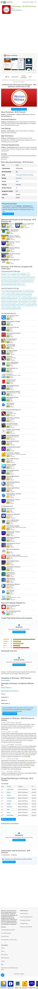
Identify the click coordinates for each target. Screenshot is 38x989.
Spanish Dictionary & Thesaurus (13, 333)
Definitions (9, 284)
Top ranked (18, 178)
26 (16, 188)
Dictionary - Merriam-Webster (13, 605)
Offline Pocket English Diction (13, 259)
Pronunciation (30, 291)
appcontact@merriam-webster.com (10, 690)
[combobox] (28, 2)
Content (13, 274)
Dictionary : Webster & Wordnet (13, 555)
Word (28, 277)
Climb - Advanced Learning (12, 315)
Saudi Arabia (10, 815)
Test (9, 274)
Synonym (25, 301)
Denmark (9, 801)
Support (3, 301)
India (8, 809)
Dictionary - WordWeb (11, 464)
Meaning (34, 305)
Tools (3, 308)
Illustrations (4, 277)
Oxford (29, 305)
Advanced (4, 298)
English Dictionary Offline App (13, 247)
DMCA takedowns (5, 957)
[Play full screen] (33, 70)
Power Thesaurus (10, 403)
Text (20, 298)
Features (15, 301)
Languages (9, 305)
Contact (3, 948)
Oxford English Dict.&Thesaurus (13, 566)
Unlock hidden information (19, 631)
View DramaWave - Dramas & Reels (9, 939)
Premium (4, 274)
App (3, 291)
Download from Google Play (19, 109)
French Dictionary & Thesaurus (13, 391)
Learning (8, 294)
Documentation (4, 954)
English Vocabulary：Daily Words (13, 493)
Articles (3, 961)
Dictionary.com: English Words (27, 223)
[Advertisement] (19, 33)
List (29, 301)
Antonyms (24, 294)
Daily (13, 294)
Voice (19, 284)
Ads (18, 274)
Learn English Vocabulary (12, 350)
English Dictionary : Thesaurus (13, 241)
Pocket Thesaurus (10, 223)
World (14, 308)
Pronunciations (12, 277)
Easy (35, 298)
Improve (29, 294)
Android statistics (24, 913)
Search (25, 281)
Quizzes (18, 277)
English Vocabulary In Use (12, 368)
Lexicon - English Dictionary (12, 229)
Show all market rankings (9, 819)
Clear (19, 301)
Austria (8, 792)
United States (10, 789)
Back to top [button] (34, 976)
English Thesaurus (10, 572)
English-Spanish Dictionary (12, 397)
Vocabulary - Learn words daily (13, 429)
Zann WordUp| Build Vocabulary (13, 447)
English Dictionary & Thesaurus (13, 253)
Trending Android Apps (25, 920)
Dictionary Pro (9, 374)
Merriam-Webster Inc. (18, 603)
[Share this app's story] (29, 70)
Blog (2, 964)
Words (33, 277)
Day (23, 284)
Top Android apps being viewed (8, 929)
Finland (8, 803)
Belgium (9, 795)
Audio (14, 284)
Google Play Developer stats (26, 916)
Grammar (25, 298)
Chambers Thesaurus (11, 380)
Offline (7, 291)
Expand (19, 305)
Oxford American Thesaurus (12, 327)
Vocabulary (10, 281)
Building (23, 274)
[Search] (35, 2)
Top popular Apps (24, 923)
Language (13, 291)
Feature (3, 305)
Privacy (2, 951)
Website (3, 694)
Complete (9, 301)
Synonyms (19, 291)
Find (3, 294)
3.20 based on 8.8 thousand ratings (24, 175)
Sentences (8, 308)
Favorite (23, 277)
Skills (34, 301)
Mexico (8, 812)
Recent (15, 298)
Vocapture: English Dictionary (12, 488)
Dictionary (4, 281)
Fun (28, 274)
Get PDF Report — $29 (8, 213)
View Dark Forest (5, 936)
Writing (30, 298)
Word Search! (9, 356)
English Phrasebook (10, 344)
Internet (19, 308)
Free (24, 291)
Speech (14, 305)
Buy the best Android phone (26, 926)
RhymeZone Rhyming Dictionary (13, 611)
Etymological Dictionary (11, 339)
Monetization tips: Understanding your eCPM (9, 968)
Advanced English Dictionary (12, 385)
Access (3, 284)
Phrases (24, 305)
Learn (20, 281)
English (15, 281)
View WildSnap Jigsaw (6, 933)
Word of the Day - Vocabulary (12, 235)
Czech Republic (10, 798)
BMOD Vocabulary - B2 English (13, 321)
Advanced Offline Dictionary (12, 458)
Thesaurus (30, 281)
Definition (18, 294)
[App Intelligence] (2, 975)
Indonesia (9, 806)
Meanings (10, 298)
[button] (19, 697)
